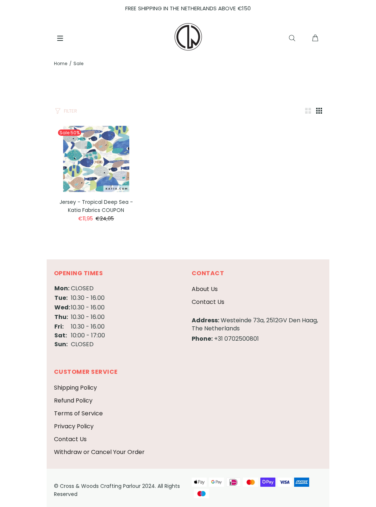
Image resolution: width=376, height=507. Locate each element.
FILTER (70, 110)
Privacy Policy (74, 426)
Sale (78, 63)
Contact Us (208, 302)
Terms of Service (78, 413)
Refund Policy (73, 400)
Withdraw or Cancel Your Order (99, 452)
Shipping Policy (75, 387)
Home (60, 63)
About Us (205, 289)
